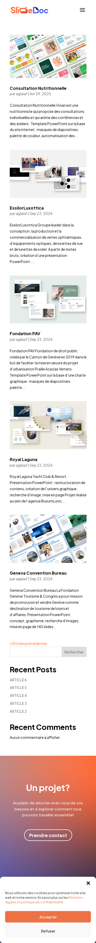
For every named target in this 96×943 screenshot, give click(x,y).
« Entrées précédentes (28, 643)
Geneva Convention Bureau (38, 573)
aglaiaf (21, 93)
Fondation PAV (25, 333)
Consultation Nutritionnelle (38, 88)
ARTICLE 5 (18, 687)
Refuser (48, 930)
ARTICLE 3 (18, 703)
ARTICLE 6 (18, 679)
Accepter (48, 916)
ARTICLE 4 (18, 695)
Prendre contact (48, 835)
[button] (88, 883)
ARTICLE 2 (18, 711)
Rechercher (74, 652)
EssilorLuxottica (27, 208)
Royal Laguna (23, 459)
